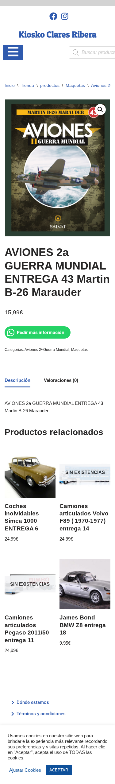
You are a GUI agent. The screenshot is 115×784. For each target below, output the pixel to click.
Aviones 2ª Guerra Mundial (47, 349)
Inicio (10, 85)
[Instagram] (64, 16)
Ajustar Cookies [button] (25, 770)
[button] (100, 109)
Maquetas (75, 85)
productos (49, 85)
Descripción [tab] (17, 380)
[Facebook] (53, 16)
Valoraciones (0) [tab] (61, 380)
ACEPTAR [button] (58, 770)
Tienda (27, 85)
